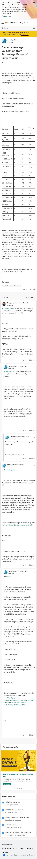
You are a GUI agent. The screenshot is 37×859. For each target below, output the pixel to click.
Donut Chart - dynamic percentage (17, 817)
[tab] (18, 788)
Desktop (6, 28)
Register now (6, 16)
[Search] (21, 23)
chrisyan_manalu (20, 835)
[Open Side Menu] (2, 22)
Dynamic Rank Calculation (14, 810)
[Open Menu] (34, 28)
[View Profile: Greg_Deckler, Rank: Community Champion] (4, 304)
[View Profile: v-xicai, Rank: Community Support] (4, 466)
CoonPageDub (11, 40)
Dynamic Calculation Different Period (18, 832)
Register (26, 23)
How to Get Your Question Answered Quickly (17, 525)
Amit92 (17, 812)
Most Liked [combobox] (30, 297)
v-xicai (9, 464)
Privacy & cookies (18, 848)
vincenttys (16, 805)
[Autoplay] (15, 788)
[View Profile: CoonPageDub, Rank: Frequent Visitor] (4, 40)
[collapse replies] (18, 301)
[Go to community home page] (12, 22)
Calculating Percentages (13, 825)
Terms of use (29, 848)
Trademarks (5, 852)
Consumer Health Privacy (27, 855)
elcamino (18, 820)
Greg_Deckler (11, 303)
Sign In (33, 23)
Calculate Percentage (12, 802)
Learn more (25, 35)
